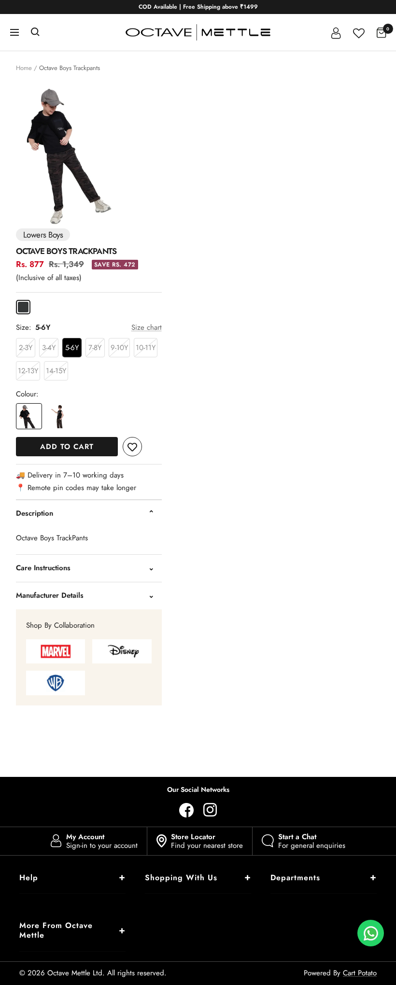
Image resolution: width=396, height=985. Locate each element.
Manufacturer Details (50, 595)
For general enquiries (311, 841)
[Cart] (381, 32)
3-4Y (49, 347)
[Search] (35, 32)
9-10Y (119, 347)
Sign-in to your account (102, 841)
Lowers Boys (43, 234)
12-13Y (28, 371)
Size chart (146, 327)
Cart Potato (360, 973)
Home (24, 67)
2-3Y (25, 347)
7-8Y (94, 347)
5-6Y (72, 347)
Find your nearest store (207, 841)
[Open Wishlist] (359, 32)
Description (34, 513)
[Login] (336, 32)
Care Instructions (43, 568)
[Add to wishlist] (132, 446)
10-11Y (146, 347)
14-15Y (56, 371)
